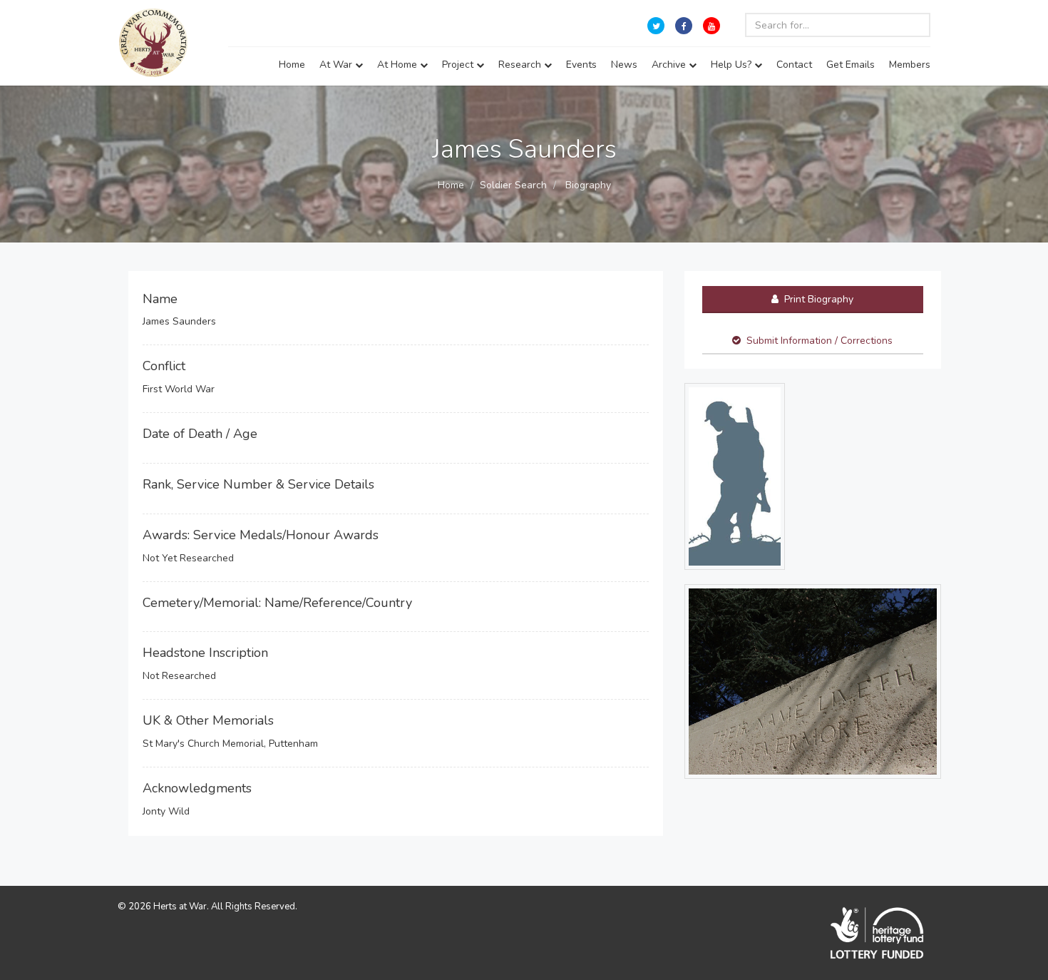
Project (459, 64)
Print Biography (817, 299)
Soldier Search (513, 185)
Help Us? (732, 64)
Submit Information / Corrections (819, 340)
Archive (670, 64)
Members (909, 64)
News (624, 64)
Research (521, 64)
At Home (398, 64)
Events (581, 64)
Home (292, 64)
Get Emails (850, 64)
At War (337, 64)
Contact (794, 64)
